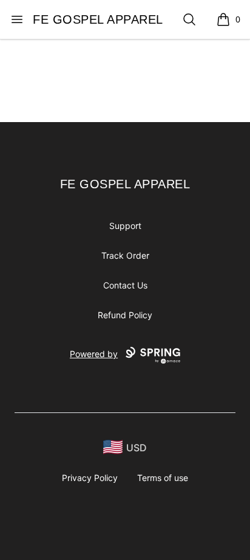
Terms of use (162, 478)
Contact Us (125, 285)
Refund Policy (125, 315)
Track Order (125, 255)
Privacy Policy (90, 478)
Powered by (94, 354)
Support (125, 225)
